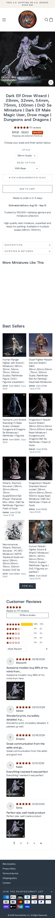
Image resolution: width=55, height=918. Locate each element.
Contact (7, 883)
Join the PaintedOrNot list (23, 891)
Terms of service (10, 873)
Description (14, 245)
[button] (21, 127)
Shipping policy (10, 878)
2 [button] (21, 843)
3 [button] (27, 843)
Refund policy (9, 864)
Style (26, 150)
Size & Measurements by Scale (28, 177)
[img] (23, 659)
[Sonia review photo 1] (15, 828)
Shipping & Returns (19, 251)
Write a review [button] (27, 615)
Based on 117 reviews (17, 611)
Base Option (26, 162)
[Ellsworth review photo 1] (15, 691)
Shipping (16, 135)
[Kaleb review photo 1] (15, 787)
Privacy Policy (9, 868)
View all (27, 586)
